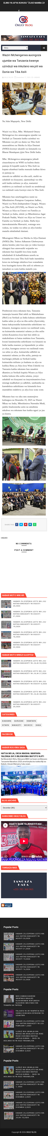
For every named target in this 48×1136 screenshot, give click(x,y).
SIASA (38, 725)
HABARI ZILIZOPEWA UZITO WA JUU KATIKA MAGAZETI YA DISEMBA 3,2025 (30, 1105)
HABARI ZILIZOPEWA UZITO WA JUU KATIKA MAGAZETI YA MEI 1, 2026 (30, 1084)
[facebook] (19, 11)
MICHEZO (28, 725)
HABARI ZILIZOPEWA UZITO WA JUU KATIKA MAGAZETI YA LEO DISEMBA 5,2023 (30, 1048)
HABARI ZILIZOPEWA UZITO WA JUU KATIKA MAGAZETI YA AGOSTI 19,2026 (29, 624)
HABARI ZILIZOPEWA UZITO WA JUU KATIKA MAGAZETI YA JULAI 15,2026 (30, 1115)
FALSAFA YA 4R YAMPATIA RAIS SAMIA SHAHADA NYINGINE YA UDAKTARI (30, 1013)
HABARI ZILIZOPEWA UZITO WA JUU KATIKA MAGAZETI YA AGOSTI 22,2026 (29, 645)
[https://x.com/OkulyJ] (24, 8)
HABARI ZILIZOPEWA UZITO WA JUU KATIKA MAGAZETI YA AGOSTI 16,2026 (29, 634)
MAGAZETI (16, 725)
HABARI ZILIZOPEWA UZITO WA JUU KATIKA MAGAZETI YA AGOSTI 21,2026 (29, 614)
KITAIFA (5, 725)
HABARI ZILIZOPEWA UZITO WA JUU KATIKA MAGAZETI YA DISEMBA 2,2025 (30, 1094)
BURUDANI (19, 721)
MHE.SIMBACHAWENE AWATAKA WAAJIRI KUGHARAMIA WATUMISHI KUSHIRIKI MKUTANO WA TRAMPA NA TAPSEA (22, 1000)
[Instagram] (28, 8)
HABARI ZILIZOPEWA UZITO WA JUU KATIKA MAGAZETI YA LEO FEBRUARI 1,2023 (30, 1023)
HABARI (37, 77)
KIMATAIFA (31, 721)
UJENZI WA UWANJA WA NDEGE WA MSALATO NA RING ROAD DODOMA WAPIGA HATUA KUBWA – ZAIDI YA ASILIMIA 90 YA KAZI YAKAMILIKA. (23, 1036)
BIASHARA (6, 721)
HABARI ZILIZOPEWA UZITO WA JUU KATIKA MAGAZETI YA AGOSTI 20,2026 (29, 603)
